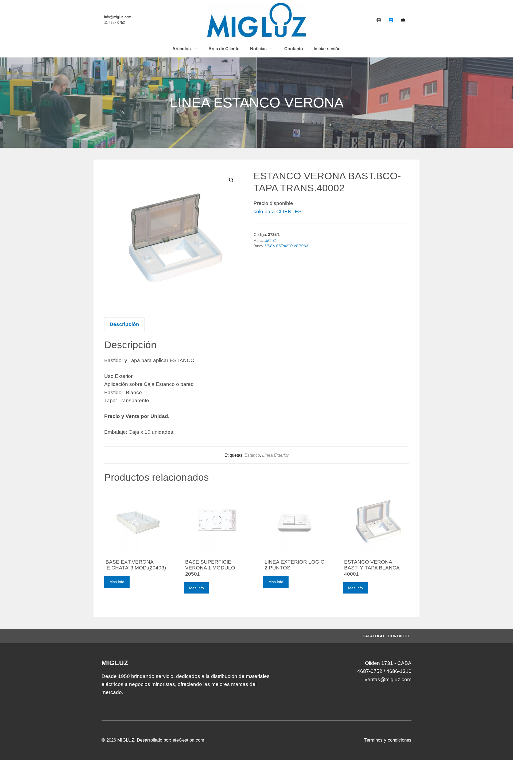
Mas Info (117, 582)
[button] (231, 180)
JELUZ (270, 241)
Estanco (252, 455)
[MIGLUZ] (256, 20)
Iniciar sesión (327, 48)
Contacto (293, 48)
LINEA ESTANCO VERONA (286, 246)
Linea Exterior (275, 455)
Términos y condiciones (387, 740)
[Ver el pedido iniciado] (403, 20)
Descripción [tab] (124, 324)
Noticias (258, 48)
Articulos (181, 48)
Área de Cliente (223, 48)
